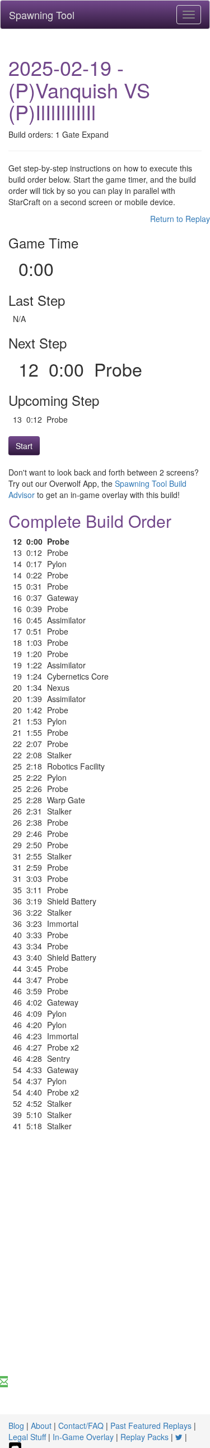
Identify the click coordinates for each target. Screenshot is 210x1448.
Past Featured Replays (151, 1425)
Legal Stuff (27, 1436)
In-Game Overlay (83, 1436)
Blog (16, 1425)
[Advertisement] (105, 1265)
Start (24, 445)
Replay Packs (144, 1436)
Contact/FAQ (81, 1425)
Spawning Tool (41, 14)
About (41, 1425)
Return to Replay (180, 218)
